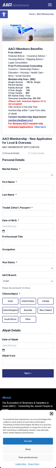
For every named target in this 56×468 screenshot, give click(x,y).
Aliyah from (8, 355)
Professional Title (12, 236)
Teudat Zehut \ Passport (17, 207)
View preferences (28, 457)
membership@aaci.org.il (20, 120)
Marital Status (11, 169)
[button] (4, 14)
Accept (28, 441)
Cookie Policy (20, 464)
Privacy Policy (33, 464)
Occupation (8, 249)
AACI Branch (9, 275)
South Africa (10, 319)
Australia (28, 310)
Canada (45, 301)
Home (32, 14)
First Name (9, 182)
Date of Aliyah (10, 339)
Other (28, 319)
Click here (40, 127)
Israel (10, 301)
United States (28, 301)
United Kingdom (10, 310)
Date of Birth (10, 220)
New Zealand (46, 310)
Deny (28, 449)
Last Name (9, 194)
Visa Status (9, 262)
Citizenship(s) (11, 293)
